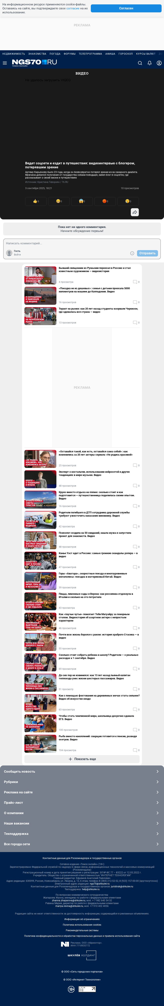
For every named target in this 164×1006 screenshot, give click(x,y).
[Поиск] (140, 63)
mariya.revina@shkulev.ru (69, 906)
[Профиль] (159, 63)
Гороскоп (126, 53)
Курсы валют (146, 53)
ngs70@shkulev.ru (100, 883)
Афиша (110, 53)
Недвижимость (13, 53)
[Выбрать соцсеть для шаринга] (135, 212)
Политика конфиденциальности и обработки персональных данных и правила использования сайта (82, 936)
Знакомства (37, 53)
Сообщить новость (19, 771)
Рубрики (11, 782)
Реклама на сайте (18, 792)
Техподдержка (16, 834)
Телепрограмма (90, 53)
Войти (17, 254)
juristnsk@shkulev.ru (122, 886)
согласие (72, 8)
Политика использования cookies (82, 924)
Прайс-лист (13, 803)
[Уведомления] (149, 63)
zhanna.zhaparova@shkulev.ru (68, 900)
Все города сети (17, 844)
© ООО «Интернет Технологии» (82, 979)
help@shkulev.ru (91, 889)
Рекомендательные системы (82, 930)
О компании (14, 813)
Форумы (70, 53)
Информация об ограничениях (82, 919)
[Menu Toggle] (5, 63)
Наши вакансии (16, 823)
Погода (55, 53)
